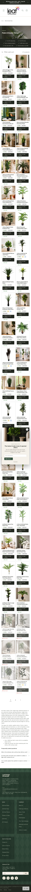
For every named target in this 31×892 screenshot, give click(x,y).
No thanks (15, 461)
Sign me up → (8, 458)
